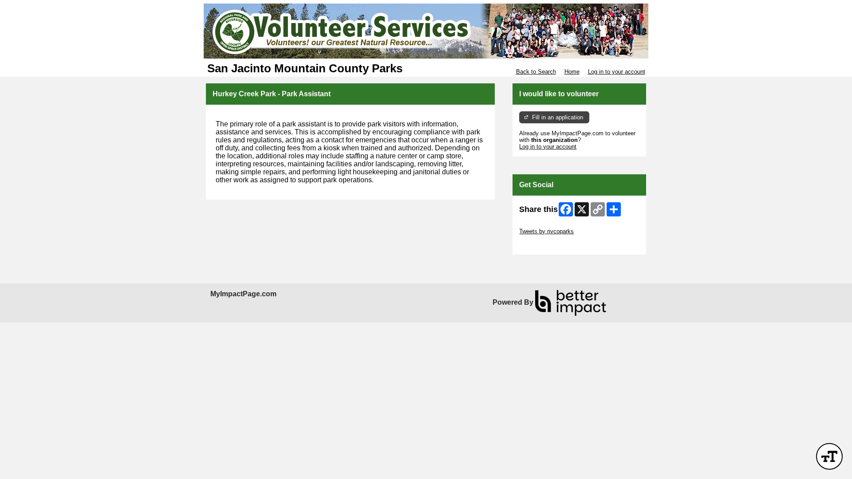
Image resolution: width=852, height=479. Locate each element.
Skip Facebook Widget (548, 244)
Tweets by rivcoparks (546, 231)
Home (572, 71)
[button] (829, 456)
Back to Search (536, 71)
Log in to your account (616, 71)
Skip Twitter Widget (544, 224)
